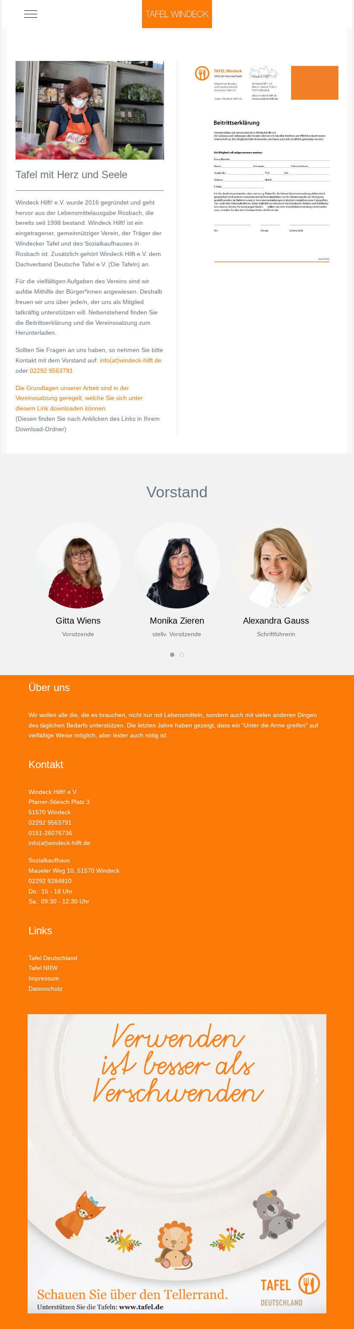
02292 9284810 (50, 880)
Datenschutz (45, 988)
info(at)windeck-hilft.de (130, 360)
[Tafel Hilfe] (90, 109)
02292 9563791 (51, 370)
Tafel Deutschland (52, 957)
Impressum (43, 978)
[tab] (172, 655)
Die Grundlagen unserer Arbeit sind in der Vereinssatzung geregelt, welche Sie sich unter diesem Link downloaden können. (79, 398)
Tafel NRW (42, 967)
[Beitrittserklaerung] (264, 165)
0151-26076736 (50, 832)
